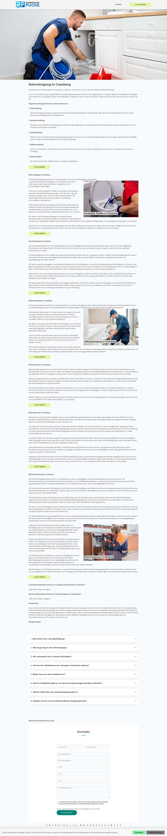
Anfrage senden (67, 813)
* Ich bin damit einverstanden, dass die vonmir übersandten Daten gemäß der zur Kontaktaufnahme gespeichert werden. (83, 803)
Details (114, 832)
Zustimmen (139, 832)
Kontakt (118, 4)
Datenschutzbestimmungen (68, 804)
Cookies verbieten (155, 832)
